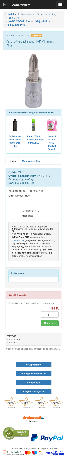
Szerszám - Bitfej (46, 14)
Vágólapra (36, 35)
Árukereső (33, 422)
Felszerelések (26, 14)
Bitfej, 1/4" (14, 17)
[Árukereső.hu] (33, 417)
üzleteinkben (18, 240)
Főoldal (9, 14)
